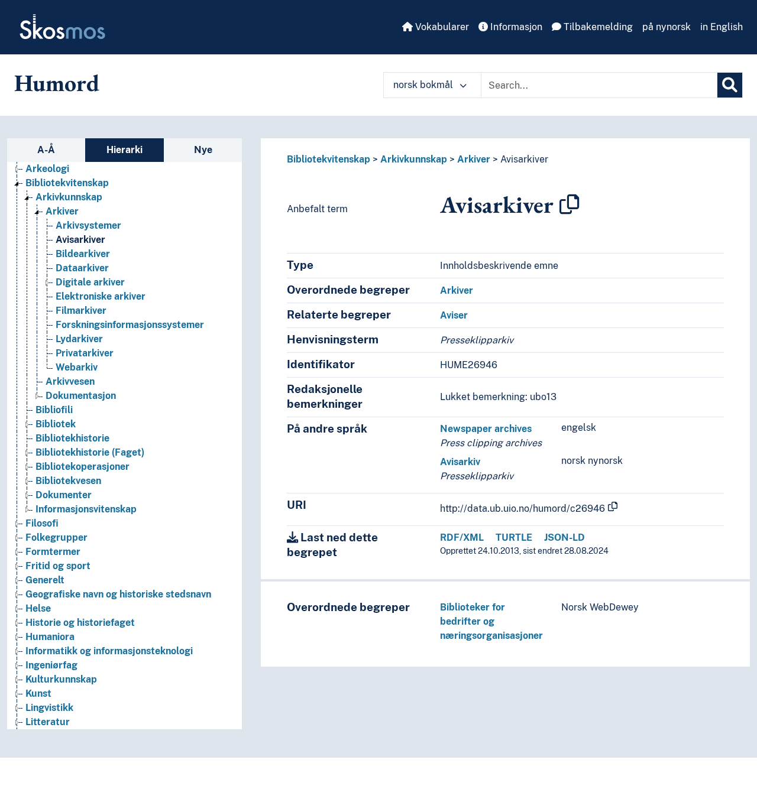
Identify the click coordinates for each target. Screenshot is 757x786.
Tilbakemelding (597, 27)
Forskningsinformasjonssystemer (130, 324)
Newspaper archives (486, 428)
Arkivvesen (70, 381)
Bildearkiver (83, 253)
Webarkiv (77, 367)
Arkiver (62, 211)
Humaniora (50, 636)
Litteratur (47, 721)
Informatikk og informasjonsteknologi (109, 651)
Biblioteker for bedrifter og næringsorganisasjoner (491, 621)
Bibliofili (54, 409)
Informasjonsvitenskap (86, 509)
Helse (38, 608)
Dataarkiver (82, 268)
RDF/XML (462, 537)
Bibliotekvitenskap (67, 183)
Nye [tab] (203, 149)
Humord (56, 82)
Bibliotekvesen (68, 480)
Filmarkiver (81, 310)
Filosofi (42, 523)
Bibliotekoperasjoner (82, 466)
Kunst (38, 693)
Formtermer (52, 551)
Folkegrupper (56, 537)
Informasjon (515, 27)
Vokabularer (441, 27)
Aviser (454, 315)
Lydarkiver (79, 339)
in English (721, 27)
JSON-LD (564, 537)
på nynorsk (666, 27)
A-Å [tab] (46, 149)
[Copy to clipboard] (570, 204)
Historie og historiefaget (80, 622)
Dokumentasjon (81, 395)
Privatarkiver (85, 353)
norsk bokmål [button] (424, 84)
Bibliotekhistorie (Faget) (89, 452)
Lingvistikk (49, 707)
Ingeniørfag (51, 665)
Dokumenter (63, 495)
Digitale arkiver (90, 282)
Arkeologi (47, 168)
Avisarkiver (80, 239)
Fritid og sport (57, 565)
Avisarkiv (460, 461)
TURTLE (514, 537)
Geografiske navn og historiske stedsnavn (118, 594)
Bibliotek (55, 424)
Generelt (44, 580)
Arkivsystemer (88, 225)
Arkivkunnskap (68, 197)
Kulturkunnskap (61, 679)
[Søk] (730, 85)
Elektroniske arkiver (100, 296)
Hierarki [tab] (124, 149)
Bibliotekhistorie (72, 438)
